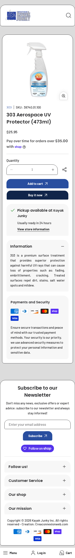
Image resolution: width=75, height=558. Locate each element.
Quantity (12, 160)
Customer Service (26, 480)
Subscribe (35, 436)
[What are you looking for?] (68, 15)
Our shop (17, 494)
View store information (33, 229)
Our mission (20, 508)
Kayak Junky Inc (43, 520)
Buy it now (35, 195)
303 (9, 107)
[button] (65, 553)
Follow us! (18, 466)
